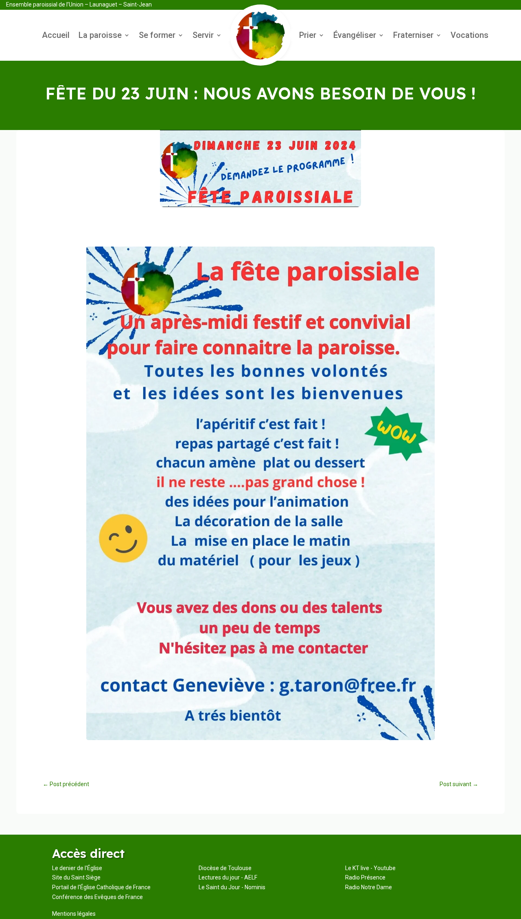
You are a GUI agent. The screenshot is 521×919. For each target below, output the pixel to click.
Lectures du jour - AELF (228, 877)
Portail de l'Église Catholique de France (101, 887)
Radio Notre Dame (368, 887)
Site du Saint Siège (76, 877)
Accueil (56, 36)
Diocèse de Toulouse (225, 868)
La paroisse (100, 36)
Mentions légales (74, 913)
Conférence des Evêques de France (97, 897)
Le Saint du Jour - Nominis (232, 887)
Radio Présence (365, 877)
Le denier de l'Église (77, 868)
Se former (157, 36)
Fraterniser (413, 36)
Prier (307, 36)
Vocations (469, 36)
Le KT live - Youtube (370, 868)
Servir (203, 36)
